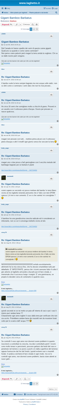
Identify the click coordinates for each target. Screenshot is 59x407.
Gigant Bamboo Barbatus (16, 17)
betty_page (5, 148)
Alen (2, 69)
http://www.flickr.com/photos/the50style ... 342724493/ (19, 170)
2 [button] (33, 29)
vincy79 (4, 232)
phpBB (21, 399)
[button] (37, 29)
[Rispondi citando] (51, 36)
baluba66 (10, 176)
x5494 (3, 34)
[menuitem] (7, 8)
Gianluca (13, 21)
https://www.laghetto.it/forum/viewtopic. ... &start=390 (18, 290)
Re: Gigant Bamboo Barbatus (15, 77)
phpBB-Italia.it (35, 402)
